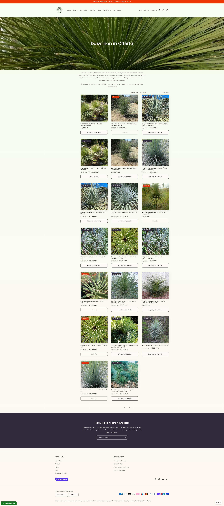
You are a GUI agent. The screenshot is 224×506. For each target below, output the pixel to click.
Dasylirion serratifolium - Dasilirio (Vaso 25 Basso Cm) (154, 213)
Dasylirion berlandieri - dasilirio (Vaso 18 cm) (124, 213)
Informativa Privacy (120, 461)
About (57, 467)
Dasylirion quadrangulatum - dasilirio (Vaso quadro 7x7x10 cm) (153, 302)
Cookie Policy (118, 464)
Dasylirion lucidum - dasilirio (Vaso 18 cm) (155, 345)
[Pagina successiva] (129, 408)
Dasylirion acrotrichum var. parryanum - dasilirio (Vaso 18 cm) (124, 302)
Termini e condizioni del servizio (120, 500)
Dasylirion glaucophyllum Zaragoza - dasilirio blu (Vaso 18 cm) (123, 390)
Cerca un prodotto (60, 473)
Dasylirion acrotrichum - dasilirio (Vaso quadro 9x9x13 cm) (154, 168)
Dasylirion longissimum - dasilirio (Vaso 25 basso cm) (123, 168)
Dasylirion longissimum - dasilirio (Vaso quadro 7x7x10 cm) (123, 124)
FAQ (56, 470)
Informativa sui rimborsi (90, 500)
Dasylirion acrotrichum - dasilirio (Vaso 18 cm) (93, 390)
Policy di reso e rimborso (121, 467)
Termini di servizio (119, 470)
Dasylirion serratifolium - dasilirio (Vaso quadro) (93, 168)
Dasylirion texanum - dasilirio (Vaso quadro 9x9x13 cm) (153, 257)
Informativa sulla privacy (104, 500)
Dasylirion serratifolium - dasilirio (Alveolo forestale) (91, 124)
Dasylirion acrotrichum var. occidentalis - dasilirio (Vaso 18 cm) (124, 346)
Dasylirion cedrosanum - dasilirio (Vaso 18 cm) (93, 346)
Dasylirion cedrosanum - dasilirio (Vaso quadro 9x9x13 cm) (123, 257)
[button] (75, 10)
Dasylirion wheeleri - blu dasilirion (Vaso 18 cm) (93, 213)
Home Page (58, 461)
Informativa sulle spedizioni (138, 500)
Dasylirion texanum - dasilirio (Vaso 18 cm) (92, 257)
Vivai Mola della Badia (65, 501)
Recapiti (149, 500)
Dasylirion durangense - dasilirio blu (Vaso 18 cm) (92, 302)
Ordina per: (134, 92)
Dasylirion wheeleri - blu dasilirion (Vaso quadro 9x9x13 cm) (155, 124)
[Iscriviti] (126, 437)
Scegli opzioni (94, 176)
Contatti (57, 464)
